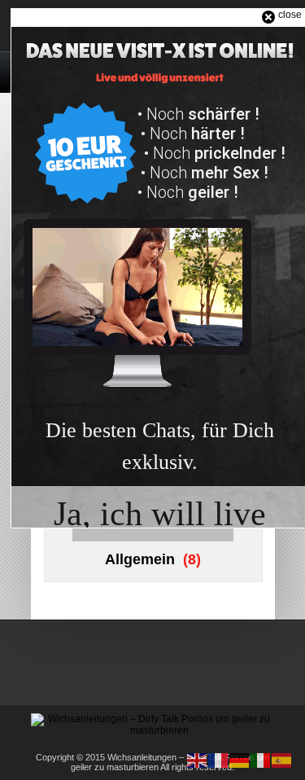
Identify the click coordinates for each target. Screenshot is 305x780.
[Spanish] (282, 759)
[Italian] (261, 759)
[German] (240, 759)
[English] (197, 759)
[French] (218, 759)
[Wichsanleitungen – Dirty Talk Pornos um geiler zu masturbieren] (153, 730)
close (290, 14)
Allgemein (140, 559)
